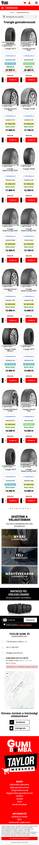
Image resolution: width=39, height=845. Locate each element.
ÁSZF (19, 819)
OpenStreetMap (19, 708)
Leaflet (12, 708)
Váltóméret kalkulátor (19, 784)
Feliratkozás (30, 620)
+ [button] (7, 673)
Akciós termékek (19, 804)
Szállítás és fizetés (19, 816)
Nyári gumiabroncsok (19, 787)
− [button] (7, 676)
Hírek (19, 801)
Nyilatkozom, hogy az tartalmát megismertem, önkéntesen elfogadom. (19, 624)
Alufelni (19, 796)
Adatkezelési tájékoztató (24, 624)
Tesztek (19, 798)
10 (28, 509)
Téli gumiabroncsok (19, 790)
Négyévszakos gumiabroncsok (19, 793)
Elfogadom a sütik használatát (19, 838)
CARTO (32, 708)
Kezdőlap (12, 12)
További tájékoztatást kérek (19, 842)
